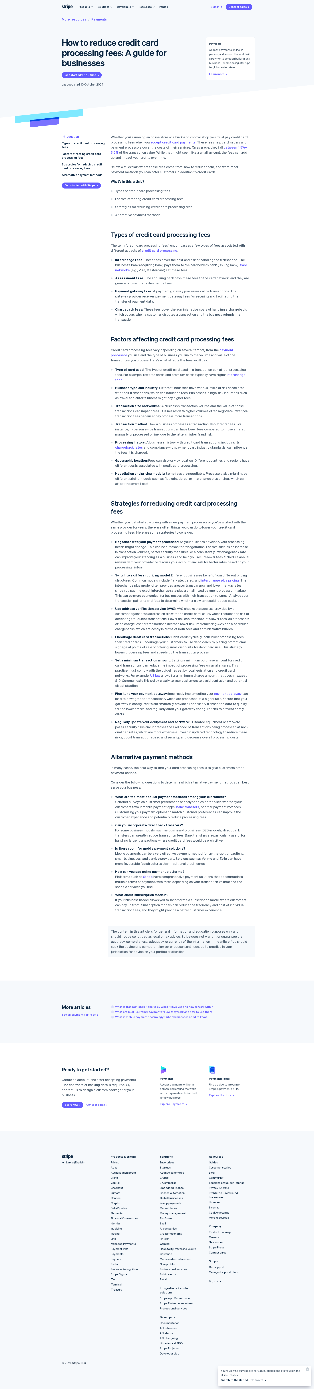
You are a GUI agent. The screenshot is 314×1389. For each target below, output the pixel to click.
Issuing (115, 1233)
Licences (214, 1202)
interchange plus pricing (220, 580)
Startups (165, 1167)
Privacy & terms (219, 1188)
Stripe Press (216, 1247)
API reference (168, 1328)
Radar (114, 1264)
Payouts (116, 1259)
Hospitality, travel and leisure (178, 1249)
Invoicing (116, 1228)
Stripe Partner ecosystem (176, 1303)
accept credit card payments (173, 142)
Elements (117, 1213)
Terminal (116, 1284)
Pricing (163, 6)
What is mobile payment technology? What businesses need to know (161, 1017)
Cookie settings (219, 1212)
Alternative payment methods (82, 175)
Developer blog (169, 1353)
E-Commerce (168, 1183)
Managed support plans (224, 1272)
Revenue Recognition (124, 1269)
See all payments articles (79, 1014)
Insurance (166, 1254)
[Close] (307, 1370)
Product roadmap (220, 1232)
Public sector (168, 1274)
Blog (212, 1172)
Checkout (117, 1188)
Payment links (119, 1249)
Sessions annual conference (226, 1183)
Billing (114, 1177)
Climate (115, 1193)
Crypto (115, 1203)
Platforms (166, 1218)
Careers (214, 1237)
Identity (116, 1223)
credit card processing (159, 250)
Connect (116, 1198)
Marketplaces (168, 1208)
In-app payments (170, 1203)
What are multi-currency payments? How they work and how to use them (163, 1012)
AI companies (168, 1228)
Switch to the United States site (242, 1380)
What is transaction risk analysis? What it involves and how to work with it (164, 1007)
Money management (173, 1213)
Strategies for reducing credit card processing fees (82, 166)
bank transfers (187, 807)
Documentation (170, 1323)
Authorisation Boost (123, 1172)
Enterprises (167, 1162)
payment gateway (227, 693)
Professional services (173, 1269)
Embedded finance (172, 1188)
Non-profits (167, 1264)
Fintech (164, 1238)
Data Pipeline (119, 1208)
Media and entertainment (176, 1259)
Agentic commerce (172, 1172)
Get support (216, 1267)
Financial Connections (124, 1218)
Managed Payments (123, 1244)
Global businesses (171, 1198)
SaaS (163, 1223)
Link (113, 1238)
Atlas (114, 1167)
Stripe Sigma (119, 1274)
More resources (74, 19)
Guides (213, 1162)
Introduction (70, 136)
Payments (99, 19)
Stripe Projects (169, 1348)
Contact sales (238, 7)
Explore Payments (172, 1104)
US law (155, 675)
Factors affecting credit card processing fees (81, 155)
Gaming (165, 1244)
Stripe (148, 876)
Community (216, 1177)
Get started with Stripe (80, 75)
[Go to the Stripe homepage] (66, 1156)
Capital (115, 1183)
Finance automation (172, 1193)
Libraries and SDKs (171, 1343)
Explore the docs (220, 1095)
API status (166, 1333)
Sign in (215, 7)
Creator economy (171, 1233)
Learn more (216, 74)
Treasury (116, 1289)
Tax (113, 1279)
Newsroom (216, 1242)
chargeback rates (129, 447)
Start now (71, 1104)
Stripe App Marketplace (175, 1298)
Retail (163, 1279)
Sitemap (214, 1207)
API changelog (169, 1338)
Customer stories (220, 1167)
